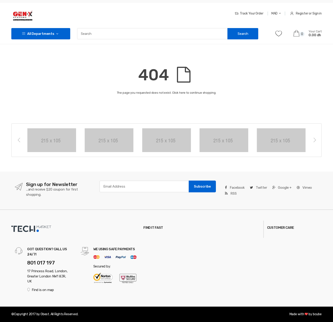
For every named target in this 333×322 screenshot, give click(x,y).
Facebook (237, 188)
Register (302, 13)
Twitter (261, 188)
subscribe (202, 186)
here (182, 92)
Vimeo (307, 188)
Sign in (317, 13)
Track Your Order (251, 13)
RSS (232, 193)
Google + (284, 188)
